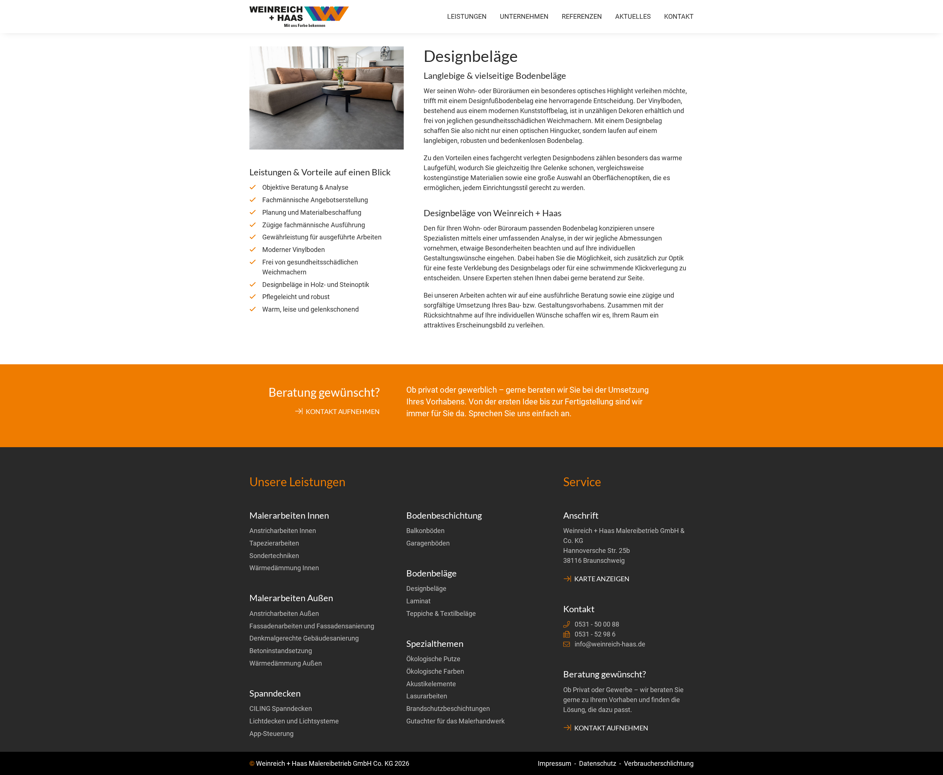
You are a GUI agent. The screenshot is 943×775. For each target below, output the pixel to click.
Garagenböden (428, 543)
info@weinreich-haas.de (610, 644)
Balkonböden (425, 530)
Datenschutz (597, 763)
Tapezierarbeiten (274, 543)
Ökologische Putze (433, 659)
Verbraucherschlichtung (659, 763)
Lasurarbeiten (426, 696)
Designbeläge (426, 588)
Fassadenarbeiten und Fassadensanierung (311, 626)
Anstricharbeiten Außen (284, 613)
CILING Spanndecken (280, 708)
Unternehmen (524, 16)
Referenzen (582, 16)
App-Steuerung (271, 733)
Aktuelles (633, 16)
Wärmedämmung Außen (285, 663)
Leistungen (467, 16)
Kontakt (679, 16)
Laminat (418, 601)
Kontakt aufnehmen (342, 411)
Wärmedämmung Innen (284, 568)
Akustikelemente (431, 684)
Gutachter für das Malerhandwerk (455, 721)
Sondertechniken (274, 556)
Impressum (554, 763)
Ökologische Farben (435, 671)
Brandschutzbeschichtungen (448, 708)
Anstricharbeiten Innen (282, 530)
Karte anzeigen (601, 579)
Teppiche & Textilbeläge (441, 613)
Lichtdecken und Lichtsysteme (294, 721)
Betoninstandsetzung (280, 651)
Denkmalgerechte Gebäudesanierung (304, 638)
